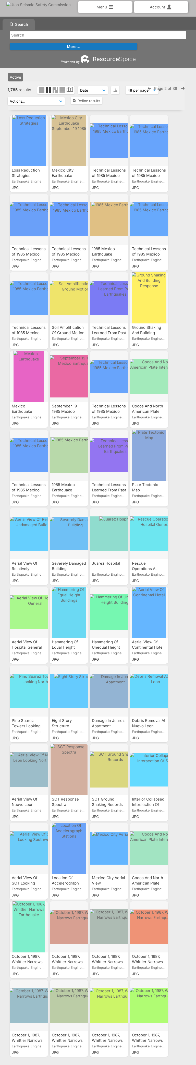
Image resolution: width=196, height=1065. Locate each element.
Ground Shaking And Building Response (146, 333)
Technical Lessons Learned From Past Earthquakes (109, 333)
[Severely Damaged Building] (69, 533)
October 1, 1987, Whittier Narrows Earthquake (27, 962)
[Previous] (149, 88)
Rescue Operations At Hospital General (147, 568)
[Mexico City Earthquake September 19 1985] (69, 140)
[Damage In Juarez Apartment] (109, 691)
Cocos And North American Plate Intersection (147, 411)
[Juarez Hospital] (109, 533)
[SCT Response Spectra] (69, 769)
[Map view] (70, 90)
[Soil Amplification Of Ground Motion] (69, 297)
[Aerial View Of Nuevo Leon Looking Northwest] (29, 769)
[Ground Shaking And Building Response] (149, 297)
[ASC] (115, 90)
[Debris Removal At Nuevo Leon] (149, 691)
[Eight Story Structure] (69, 691)
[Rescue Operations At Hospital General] (149, 533)
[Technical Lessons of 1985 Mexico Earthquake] (109, 140)
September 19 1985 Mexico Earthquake (64, 411)
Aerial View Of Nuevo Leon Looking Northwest (29, 804)
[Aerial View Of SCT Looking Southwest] (29, 848)
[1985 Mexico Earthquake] (109, 219)
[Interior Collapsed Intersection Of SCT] (149, 769)
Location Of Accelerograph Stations (65, 883)
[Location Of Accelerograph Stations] (69, 848)
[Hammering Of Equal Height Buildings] (69, 612)
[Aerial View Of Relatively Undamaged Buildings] (29, 533)
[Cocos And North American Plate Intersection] (149, 376)
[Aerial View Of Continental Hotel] (149, 612)
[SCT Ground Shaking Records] (109, 769)
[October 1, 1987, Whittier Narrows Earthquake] (29, 926)
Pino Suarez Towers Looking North (26, 726)
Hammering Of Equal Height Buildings (65, 647)
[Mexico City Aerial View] (109, 848)
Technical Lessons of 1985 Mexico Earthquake (109, 175)
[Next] (183, 88)
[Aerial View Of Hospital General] (29, 612)
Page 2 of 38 (166, 88)
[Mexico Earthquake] (29, 376)
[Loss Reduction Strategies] (29, 140)
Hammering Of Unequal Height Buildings (106, 647)
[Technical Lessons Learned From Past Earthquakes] (109, 297)
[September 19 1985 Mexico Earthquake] (69, 376)
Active (15, 77)
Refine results (89, 101)
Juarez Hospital (106, 563)
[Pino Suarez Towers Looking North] (29, 691)
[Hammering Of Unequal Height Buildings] (109, 612)
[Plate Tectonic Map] (149, 455)
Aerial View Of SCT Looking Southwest (25, 883)
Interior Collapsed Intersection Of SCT (148, 804)
